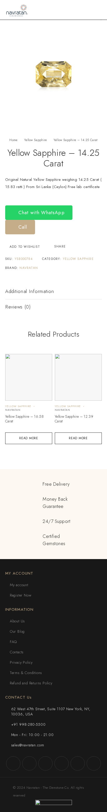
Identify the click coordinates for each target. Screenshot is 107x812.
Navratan (28, 268)
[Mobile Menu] (97, 10)
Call (22, 227)
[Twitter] (45, 763)
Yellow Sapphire (35, 140)
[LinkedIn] (94, 763)
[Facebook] (13, 763)
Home (13, 140)
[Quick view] (12, 360)
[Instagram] (29, 763)
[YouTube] (62, 763)
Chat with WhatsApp (41, 212)
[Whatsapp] (78, 763)
